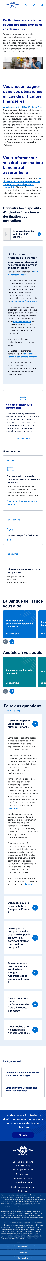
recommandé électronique (24, 301)
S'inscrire (23, 1135)
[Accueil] (23, 1150)
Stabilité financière (23, 1182)
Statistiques (23, 1191)
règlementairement (22, 321)
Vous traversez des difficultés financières (22, 107)
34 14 (9, 540)
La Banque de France (23, 1169)
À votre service (23, 1174)
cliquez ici (28, 884)
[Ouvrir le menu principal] (3, 4)
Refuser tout (23, 1252)
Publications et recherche (23, 1187)
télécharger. (13, 808)
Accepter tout (23, 1246)
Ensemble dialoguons (23, 1162)
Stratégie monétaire (23, 1178)
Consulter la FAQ (12, 711)
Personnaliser (23, 1258)
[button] (42, 5)
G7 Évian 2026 (23, 1166)
